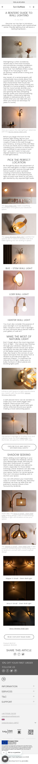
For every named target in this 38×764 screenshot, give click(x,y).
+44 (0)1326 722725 (9, 713)
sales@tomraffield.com (11, 716)
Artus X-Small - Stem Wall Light (19, 603)
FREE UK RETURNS (19, 2)
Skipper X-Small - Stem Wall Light (19, 578)
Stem (22, 438)
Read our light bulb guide (19, 637)
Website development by (15, 761)
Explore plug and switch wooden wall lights (19, 447)
